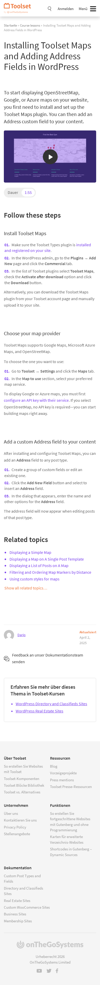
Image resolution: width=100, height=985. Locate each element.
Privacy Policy (15, 827)
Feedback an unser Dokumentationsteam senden (47, 658)
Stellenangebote (17, 833)
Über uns (11, 813)
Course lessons (30, 25)
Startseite (10, 25)
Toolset (19, 8)
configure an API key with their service (36, 400)
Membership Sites (18, 920)
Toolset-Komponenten (21, 778)
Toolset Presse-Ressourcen (71, 786)
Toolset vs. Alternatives (22, 792)
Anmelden (66, 8)
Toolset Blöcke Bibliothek (24, 785)
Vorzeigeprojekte (63, 772)
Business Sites (15, 914)
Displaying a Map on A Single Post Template (46, 559)
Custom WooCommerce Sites (27, 907)
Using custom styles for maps (34, 578)
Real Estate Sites (17, 900)
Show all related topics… (25, 587)
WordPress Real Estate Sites (39, 710)
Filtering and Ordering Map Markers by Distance (50, 572)
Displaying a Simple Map (30, 552)
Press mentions (62, 779)
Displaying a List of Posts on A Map (38, 565)
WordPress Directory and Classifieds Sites (51, 703)
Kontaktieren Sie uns (20, 820)
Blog (53, 766)
